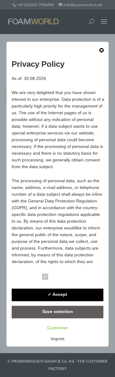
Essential (62, 277)
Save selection (57, 311)
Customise (57, 327)
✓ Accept (57, 294)
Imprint (57, 338)
